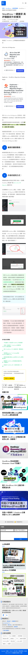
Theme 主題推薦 (12, 635)
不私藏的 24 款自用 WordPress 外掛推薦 (13, 342)
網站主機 (13, 641)
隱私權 (17, 652)
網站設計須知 (5, 638)
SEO (17, 638)
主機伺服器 (21, 21)
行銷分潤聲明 (6, 630)
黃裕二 (5, 19)
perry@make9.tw (6, 623)
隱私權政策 (21, 651)
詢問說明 (16, 626)
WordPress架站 (6, 641)
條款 (21, 652)
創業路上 (12, 638)
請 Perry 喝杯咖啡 (9, 378)
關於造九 (10, 624)
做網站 (4, 643)
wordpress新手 (19, 641)
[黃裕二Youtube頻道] (7, 615)
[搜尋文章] (23, 3)
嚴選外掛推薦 (23, 638)
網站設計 (9, 621)
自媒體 (9, 643)
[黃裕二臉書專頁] (3, 615)
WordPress (5, 635)
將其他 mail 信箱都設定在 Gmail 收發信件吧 (20, 387)
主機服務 (13, 621)
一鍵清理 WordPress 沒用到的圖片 (7, 387)
